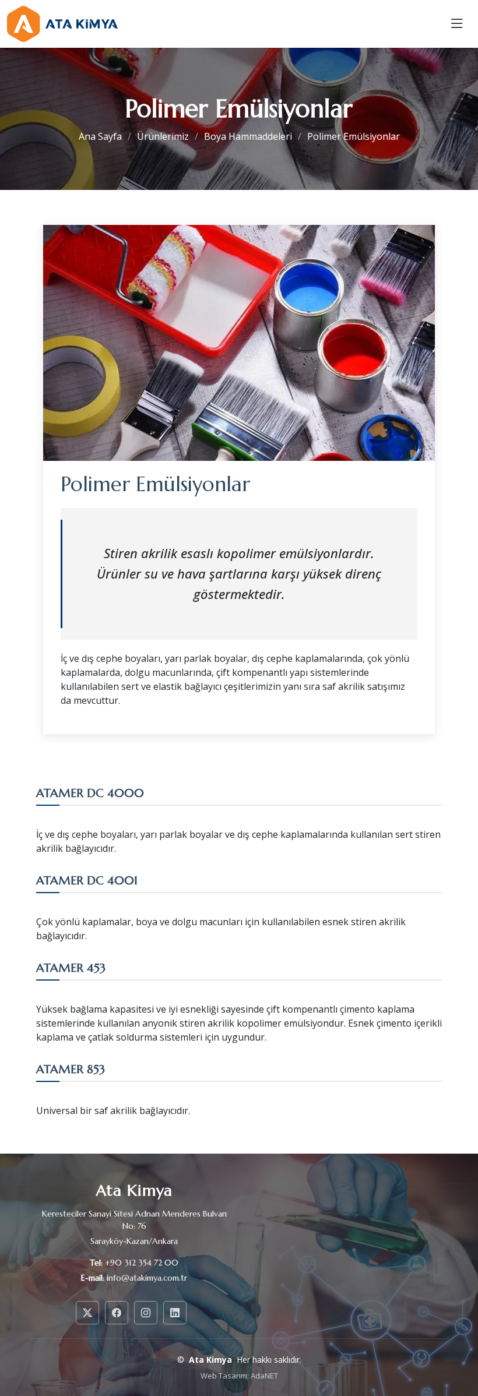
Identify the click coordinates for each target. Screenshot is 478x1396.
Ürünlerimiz (163, 136)
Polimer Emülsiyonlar (353, 136)
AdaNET (264, 1375)
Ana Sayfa (100, 136)
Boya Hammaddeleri (248, 136)
